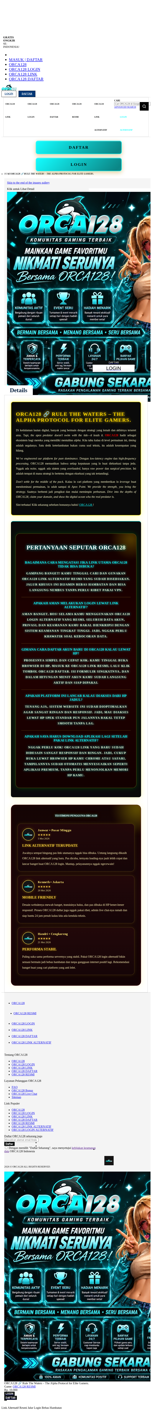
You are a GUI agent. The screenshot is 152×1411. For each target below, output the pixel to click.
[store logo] (9, 89)
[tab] (18, 390)
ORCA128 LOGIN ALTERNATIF (33, 1129)
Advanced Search (125, 107)
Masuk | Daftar (26, 59)
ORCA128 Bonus (22, 1090)
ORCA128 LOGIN (24, 69)
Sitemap (16, 1097)
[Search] (144, 106)
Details (18, 390)
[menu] (58, 117)
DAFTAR (79, 147)
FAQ (15, 1087)
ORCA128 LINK (23, 74)
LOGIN (79, 164)
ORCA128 (18, 64)
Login (9, 93)
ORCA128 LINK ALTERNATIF (31, 1042)
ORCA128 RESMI (25, 1013)
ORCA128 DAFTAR (26, 79)
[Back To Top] (5, 1400)
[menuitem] (10, 110)
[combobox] (132, 104)
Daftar (27, 93)
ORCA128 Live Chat (24, 1093)
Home (7, 173)
